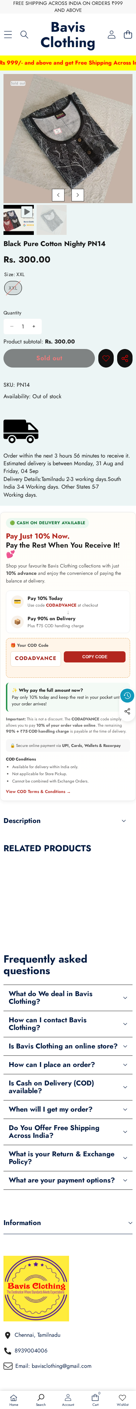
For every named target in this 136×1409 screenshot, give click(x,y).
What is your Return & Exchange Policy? (61, 1158)
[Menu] (8, 35)
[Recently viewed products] (127, 696)
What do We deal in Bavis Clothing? (50, 998)
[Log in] (111, 35)
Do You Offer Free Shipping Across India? (54, 1132)
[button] (128, 35)
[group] (18, 220)
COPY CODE (94, 656)
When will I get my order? (51, 1109)
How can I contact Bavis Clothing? (47, 1024)
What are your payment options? (62, 1180)
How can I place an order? (52, 1065)
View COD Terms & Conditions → (38, 792)
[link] (122, 1400)
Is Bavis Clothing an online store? (63, 1046)
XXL (15, 289)
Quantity (12, 313)
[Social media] (127, 711)
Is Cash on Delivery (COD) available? (51, 1087)
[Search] (24, 35)
